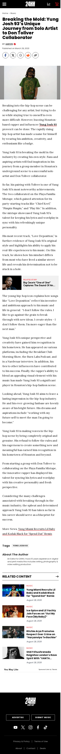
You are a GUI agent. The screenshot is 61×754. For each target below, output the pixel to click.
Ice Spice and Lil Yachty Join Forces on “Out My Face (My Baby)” (41, 613)
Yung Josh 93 (48, 124)
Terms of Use (41, 741)
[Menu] (6, 4)
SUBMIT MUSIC (43, 717)
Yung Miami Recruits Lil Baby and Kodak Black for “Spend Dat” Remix (40, 593)
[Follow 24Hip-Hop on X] (23, 727)
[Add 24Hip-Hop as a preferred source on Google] (20, 55)
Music (13, 13)
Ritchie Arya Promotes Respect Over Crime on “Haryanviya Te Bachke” (41, 634)
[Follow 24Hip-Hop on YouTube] (15, 727)
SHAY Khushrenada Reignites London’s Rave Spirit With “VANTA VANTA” (41, 655)
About (18, 748)
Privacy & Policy (21, 741)
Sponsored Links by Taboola (48, 669)
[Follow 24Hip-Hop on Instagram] (30, 727)
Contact (30, 748)
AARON (9, 44)
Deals (43, 748)
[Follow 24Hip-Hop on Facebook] (38, 727)
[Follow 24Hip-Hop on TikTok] (45, 727)
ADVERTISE (18, 717)
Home (5, 13)
